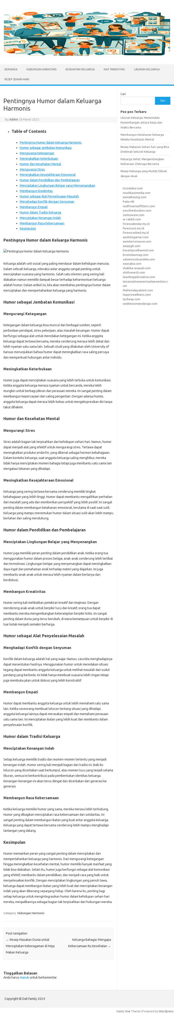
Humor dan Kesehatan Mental (40, 164)
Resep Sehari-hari (17, 79)
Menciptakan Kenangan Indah (40, 218)
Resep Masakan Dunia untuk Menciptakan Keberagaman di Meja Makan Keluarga (30, 946)
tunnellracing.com (134, 197)
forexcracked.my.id (136, 232)
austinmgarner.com (136, 237)
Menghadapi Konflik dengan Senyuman (47, 201)
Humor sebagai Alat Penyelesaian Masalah (49, 196)
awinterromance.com (137, 241)
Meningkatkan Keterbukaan (39, 158)
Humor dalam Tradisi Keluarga (40, 212)
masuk (24, 977)
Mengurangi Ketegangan (37, 153)
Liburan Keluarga (147, 69)
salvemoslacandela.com (139, 259)
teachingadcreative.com (139, 277)
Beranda (11, 69)
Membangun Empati (34, 207)
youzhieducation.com (137, 210)
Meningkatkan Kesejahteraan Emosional (48, 174)
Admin (13, 119)
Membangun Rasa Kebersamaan (42, 223)
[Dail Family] (87, 56)
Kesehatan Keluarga (80, 69)
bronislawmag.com (135, 255)
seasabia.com (132, 263)
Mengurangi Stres (32, 169)
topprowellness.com (137, 294)
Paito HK (128, 201)
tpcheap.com (131, 299)
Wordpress (166, 1011)
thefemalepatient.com (138, 290)
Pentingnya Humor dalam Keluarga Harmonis (51, 142)
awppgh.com (131, 246)
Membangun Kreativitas (36, 191)
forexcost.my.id (133, 228)
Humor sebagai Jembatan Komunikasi (46, 148)
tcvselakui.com (133, 188)
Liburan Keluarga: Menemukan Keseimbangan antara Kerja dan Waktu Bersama (141, 122)
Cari (123, 93)
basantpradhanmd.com (138, 250)
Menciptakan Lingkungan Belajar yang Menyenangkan (57, 185)
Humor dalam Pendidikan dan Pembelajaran (50, 180)
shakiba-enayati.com (137, 268)
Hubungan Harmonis (41, 69)
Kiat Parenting (114, 69)
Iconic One (123, 1011)
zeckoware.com (133, 215)
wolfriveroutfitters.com (139, 206)
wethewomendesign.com (140, 303)
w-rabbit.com (132, 219)
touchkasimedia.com (136, 193)
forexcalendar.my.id (136, 224)
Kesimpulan (28, 228)
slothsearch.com (134, 272)
